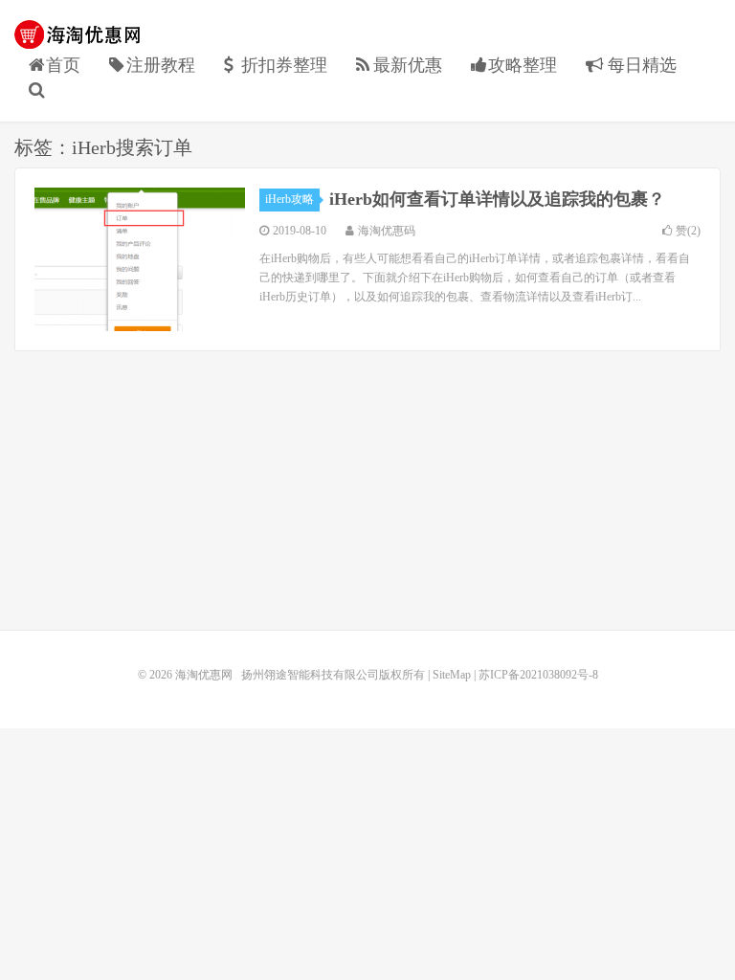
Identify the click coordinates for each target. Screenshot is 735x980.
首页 (63, 65)
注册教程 (160, 65)
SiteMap (452, 674)
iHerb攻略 (289, 199)
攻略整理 (522, 65)
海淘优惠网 (81, 34)
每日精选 (640, 65)
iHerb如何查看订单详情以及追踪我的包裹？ (497, 199)
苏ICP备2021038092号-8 (538, 674)
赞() (688, 230)
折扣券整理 (284, 65)
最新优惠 (407, 65)
